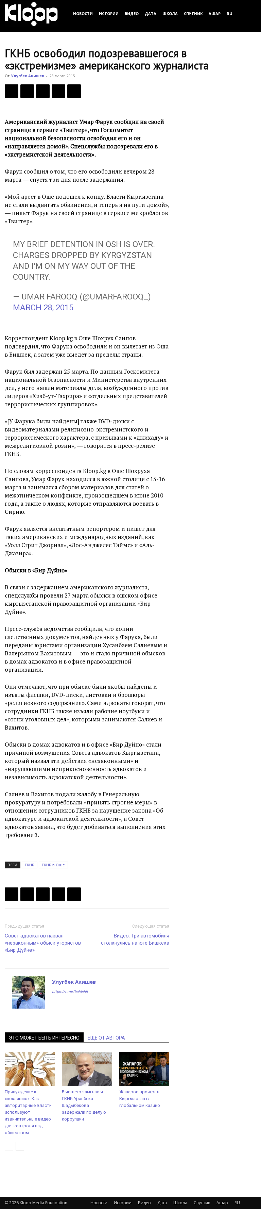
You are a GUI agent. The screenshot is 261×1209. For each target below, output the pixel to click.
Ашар (215, 13)
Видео (132, 13)
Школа (170, 13)
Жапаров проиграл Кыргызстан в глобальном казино (139, 1098)
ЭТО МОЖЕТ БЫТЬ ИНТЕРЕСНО (44, 1038)
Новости (83, 13)
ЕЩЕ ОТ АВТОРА (106, 1038)
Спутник (193, 13)
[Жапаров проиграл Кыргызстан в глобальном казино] (144, 1069)
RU (229, 13)
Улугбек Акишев (27, 75)
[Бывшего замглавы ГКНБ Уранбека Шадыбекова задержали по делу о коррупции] (87, 1069)
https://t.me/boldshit (70, 992)
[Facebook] (11, 91)
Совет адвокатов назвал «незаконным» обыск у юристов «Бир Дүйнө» (43, 943)
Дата (150, 13)
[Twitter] (27, 91)
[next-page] (20, 1146)
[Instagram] (69, 1005)
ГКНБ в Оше (53, 864)
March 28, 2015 (43, 307)
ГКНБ (29, 864)
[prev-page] (9, 1146)
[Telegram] (58, 91)
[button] (248, 13)
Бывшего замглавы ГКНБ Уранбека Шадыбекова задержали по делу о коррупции (84, 1105)
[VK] (43, 91)
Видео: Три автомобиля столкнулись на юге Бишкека (135, 939)
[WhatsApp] (74, 91)
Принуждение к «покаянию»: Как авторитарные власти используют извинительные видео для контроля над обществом (28, 1112)
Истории (109, 13)
